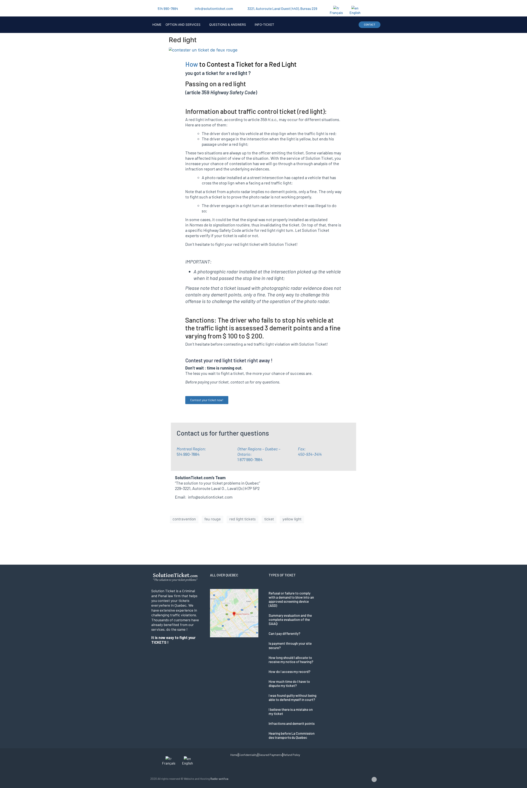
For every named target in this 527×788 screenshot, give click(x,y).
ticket (269, 519)
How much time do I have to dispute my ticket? (289, 683)
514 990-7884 (168, 8)
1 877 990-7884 (249, 459)
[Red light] (203, 49)
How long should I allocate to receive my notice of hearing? (291, 659)
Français (336, 12)
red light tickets (242, 519)
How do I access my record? (289, 671)
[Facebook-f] (374, 779)
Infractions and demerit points (292, 723)
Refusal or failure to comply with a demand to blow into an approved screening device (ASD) (291, 599)
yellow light (291, 519)
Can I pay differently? (284, 633)
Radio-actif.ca (219, 778)
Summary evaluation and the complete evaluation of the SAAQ (290, 619)
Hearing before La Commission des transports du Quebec (292, 735)
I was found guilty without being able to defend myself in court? (292, 697)
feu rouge (212, 519)
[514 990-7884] (152, 8)
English (355, 12)
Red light (183, 40)
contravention (184, 519)
